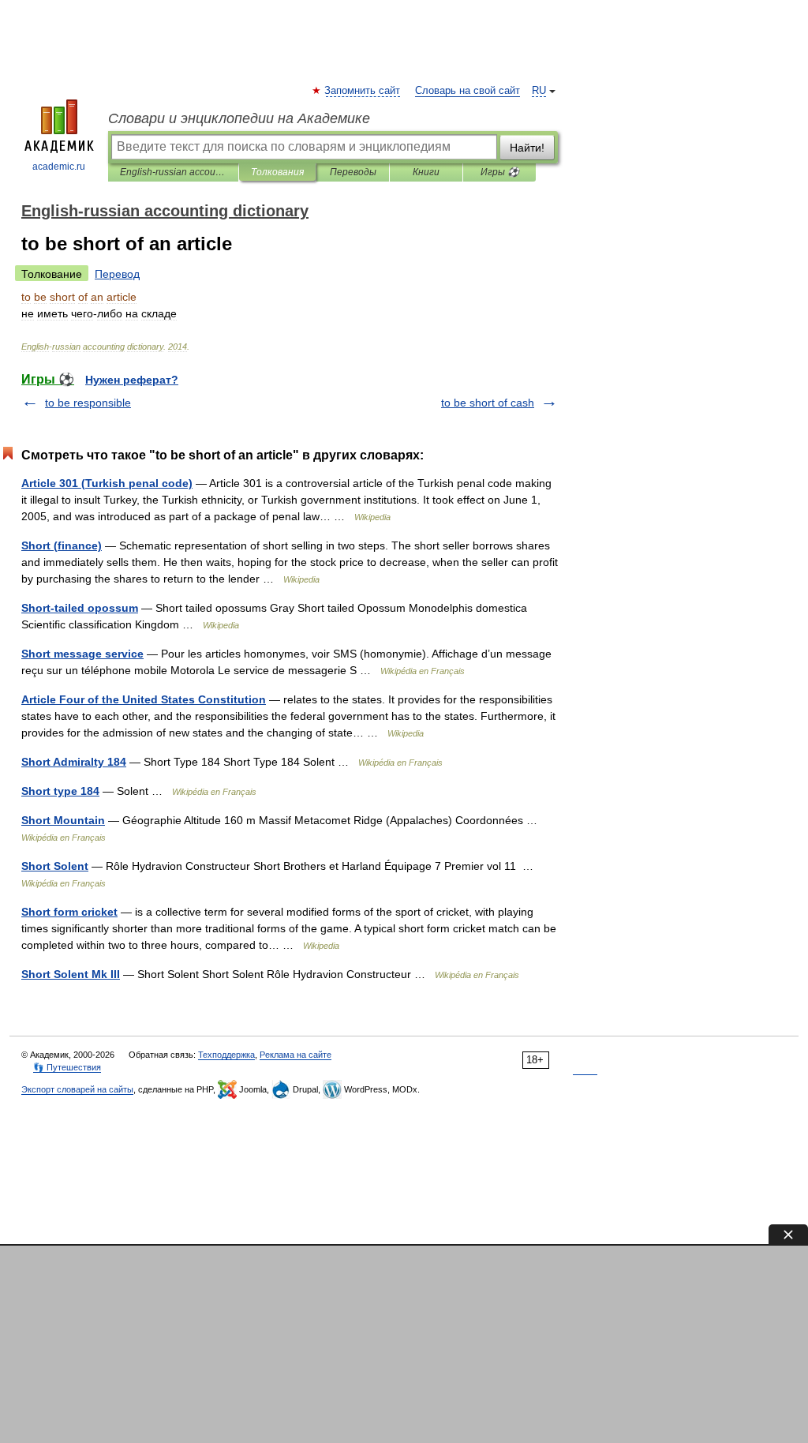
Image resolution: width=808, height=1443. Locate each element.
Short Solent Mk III (70, 974)
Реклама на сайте (295, 1054)
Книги (426, 172)
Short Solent (54, 866)
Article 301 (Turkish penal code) (107, 483)
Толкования (277, 172)
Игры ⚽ (500, 172)
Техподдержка (226, 1054)
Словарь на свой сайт (467, 90)
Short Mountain (63, 820)
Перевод (117, 274)
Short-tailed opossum (79, 608)
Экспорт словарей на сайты (77, 1089)
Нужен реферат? (131, 379)
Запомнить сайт (363, 90)
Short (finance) (61, 545)
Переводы (353, 172)
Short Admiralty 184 (73, 761)
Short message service (82, 653)
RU (539, 90)
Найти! (527, 147)
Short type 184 (60, 791)
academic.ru (58, 166)
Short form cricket (69, 911)
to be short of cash (487, 402)
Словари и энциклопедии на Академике (239, 118)
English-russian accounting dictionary (173, 172)
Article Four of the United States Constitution (143, 699)
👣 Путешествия (67, 1067)
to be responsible (88, 402)
